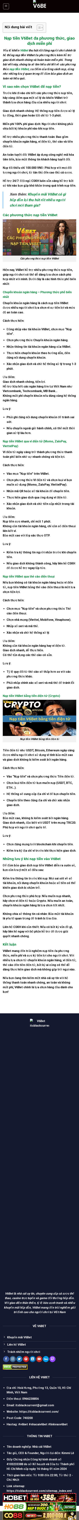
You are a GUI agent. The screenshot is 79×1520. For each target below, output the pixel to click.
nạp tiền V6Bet (19, 69)
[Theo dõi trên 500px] (46, 1359)
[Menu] (6, 6)
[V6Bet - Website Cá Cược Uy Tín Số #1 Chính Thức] (39, 6)
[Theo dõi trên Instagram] (13, 1359)
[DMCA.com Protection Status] (15, 1366)
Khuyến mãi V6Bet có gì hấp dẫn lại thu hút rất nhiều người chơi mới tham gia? (38, 199)
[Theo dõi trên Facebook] (6, 1359)
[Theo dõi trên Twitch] (52, 1359)
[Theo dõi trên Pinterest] (26, 1359)
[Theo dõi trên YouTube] (39, 1359)
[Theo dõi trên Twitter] (19, 1359)
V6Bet (24, 50)
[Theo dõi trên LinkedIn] (33, 1359)
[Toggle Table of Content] (38, 28)
